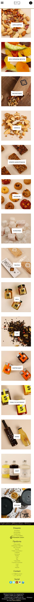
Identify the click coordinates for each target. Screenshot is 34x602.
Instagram (20, 582)
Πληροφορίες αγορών (18, 537)
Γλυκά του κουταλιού (17, 562)
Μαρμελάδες (17, 561)
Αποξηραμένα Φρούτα (17, 546)
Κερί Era (17, 567)
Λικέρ (17, 566)
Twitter (13, 582)
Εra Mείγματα (17, 547)
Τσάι (17, 559)
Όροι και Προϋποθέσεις (17, 535)
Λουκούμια (17, 554)
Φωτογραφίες (17, 532)
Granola (17, 549)
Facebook (10, 582)
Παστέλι (17, 556)
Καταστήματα (17, 534)
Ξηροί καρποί (17, 544)
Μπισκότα (17, 552)
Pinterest (17, 582)
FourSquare (23, 582)
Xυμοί (17, 564)
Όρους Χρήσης (16, 600)
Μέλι (17, 557)
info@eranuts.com (17, 574)
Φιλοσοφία (17, 530)
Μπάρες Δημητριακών (17, 551)
